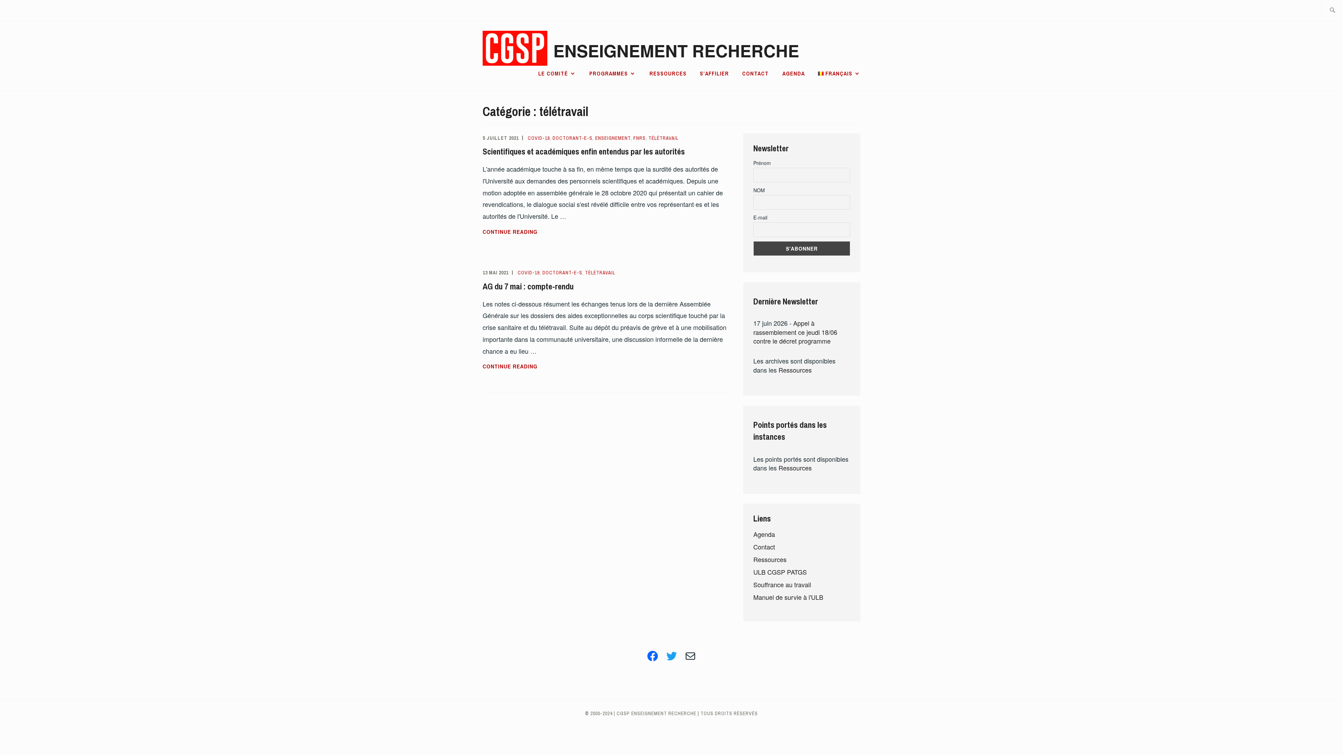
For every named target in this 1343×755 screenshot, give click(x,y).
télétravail (663, 138)
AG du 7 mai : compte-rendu (528, 286)
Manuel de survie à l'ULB (788, 597)
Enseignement (613, 138)
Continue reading (531, 232)
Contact (755, 73)
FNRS (639, 138)
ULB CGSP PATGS (780, 571)
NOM (759, 190)
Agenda (793, 73)
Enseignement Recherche (676, 50)
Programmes (608, 73)
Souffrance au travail (782, 584)
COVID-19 (539, 138)
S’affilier (714, 73)
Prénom (762, 162)
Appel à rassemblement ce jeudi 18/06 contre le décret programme (795, 331)
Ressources (668, 73)
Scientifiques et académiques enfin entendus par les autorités (584, 151)
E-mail (760, 217)
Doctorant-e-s (572, 138)
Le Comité (553, 73)
